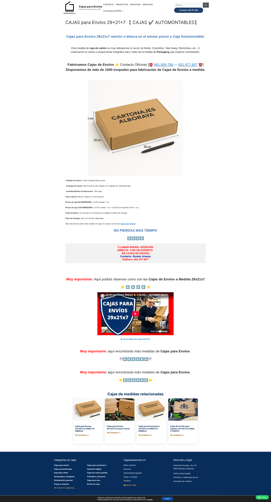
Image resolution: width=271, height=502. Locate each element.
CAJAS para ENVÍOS (112, 11)
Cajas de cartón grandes (97, 473)
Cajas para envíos (61, 465)
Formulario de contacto (182, 481)
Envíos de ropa (93, 484)
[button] (262, 497)
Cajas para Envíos (90, 6)
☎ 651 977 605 (130, 485)
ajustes (150, 500)
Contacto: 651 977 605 (188, 10)
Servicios (127, 469)
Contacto (127, 481)
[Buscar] (206, 5)
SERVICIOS (148, 4)
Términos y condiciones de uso (185, 477)
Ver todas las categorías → (65, 488)
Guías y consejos (130, 477)
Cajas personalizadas (63, 469)
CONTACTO (108, 4)
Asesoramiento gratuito (133, 473)
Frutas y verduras (61, 484)
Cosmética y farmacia (96, 477)
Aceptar (167, 499)
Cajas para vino (93, 480)
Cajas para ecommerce (96, 465)
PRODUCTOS (122, 4)
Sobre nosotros (130, 465)
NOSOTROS (135, 4)
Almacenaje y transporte (64, 477)
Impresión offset (61, 473)
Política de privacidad (181, 474)
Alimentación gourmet (63, 480)
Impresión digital (94, 469)
